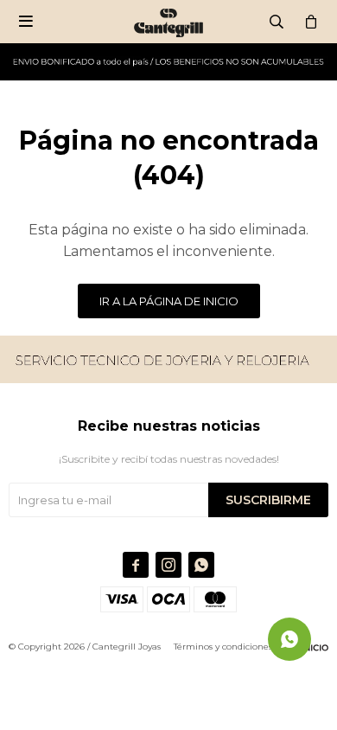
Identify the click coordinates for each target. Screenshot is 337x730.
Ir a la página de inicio (168, 301)
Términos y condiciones (223, 646)
